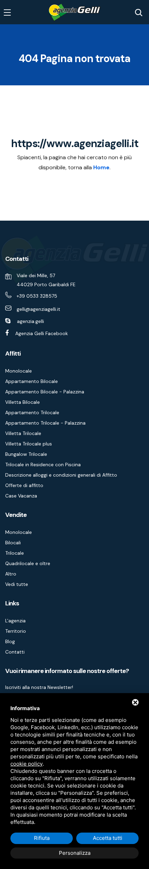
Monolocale (18, 371)
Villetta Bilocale (22, 402)
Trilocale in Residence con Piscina (43, 464)
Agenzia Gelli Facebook (41, 333)
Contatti (15, 652)
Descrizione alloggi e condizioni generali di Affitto (61, 475)
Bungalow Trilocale (26, 454)
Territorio (15, 631)
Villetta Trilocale (23, 433)
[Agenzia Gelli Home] (74, 12)
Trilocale (14, 553)
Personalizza (74, 853)
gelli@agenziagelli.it (38, 309)
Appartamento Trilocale (32, 412)
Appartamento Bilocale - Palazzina (44, 392)
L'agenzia (15, 620)
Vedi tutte (16, 584)
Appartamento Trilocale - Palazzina (45, 423)
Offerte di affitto (24, 485)
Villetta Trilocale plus (28, 444)
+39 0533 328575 (37, 296)
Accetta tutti (107, 838)
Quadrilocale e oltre (27, 563)
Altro (10, 574)
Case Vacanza (21, 496)
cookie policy (26, 763)
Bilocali (13, 542)
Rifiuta (42, 838)
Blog (10, 641)
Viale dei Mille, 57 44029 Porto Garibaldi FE (46, 280)
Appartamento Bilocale (31, 381)
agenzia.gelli (30, 321)
